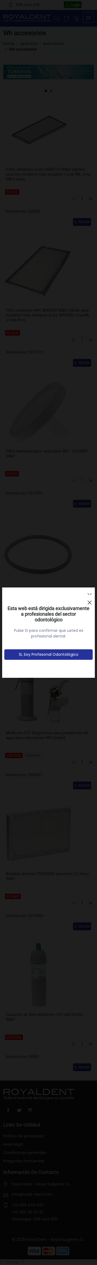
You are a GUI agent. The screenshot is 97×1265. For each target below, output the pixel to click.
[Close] (89, 600)
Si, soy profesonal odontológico (48, 654)
